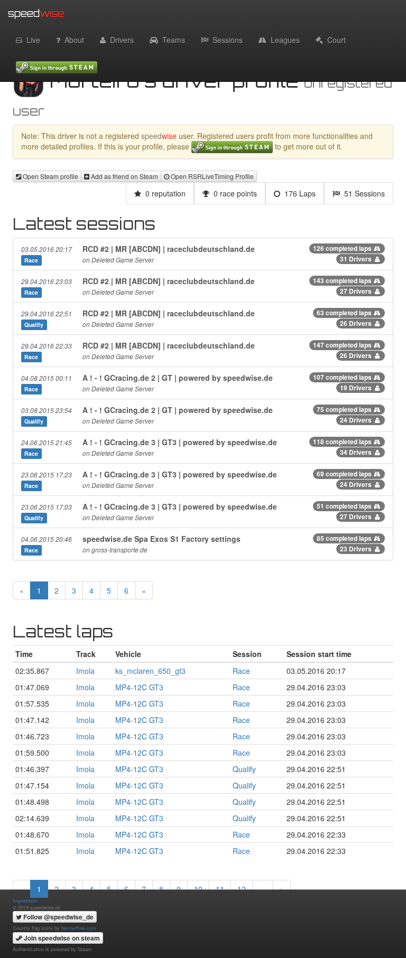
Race (241, 670)
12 (241, 889)
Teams (171, 39)
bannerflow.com (78, 928)
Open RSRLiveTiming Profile (211, 176)
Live (31, 39)
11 (220, 889)
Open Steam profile (49, 176)
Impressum (25, 900)
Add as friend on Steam (123, 176)
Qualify (244, 769)
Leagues (283, 39)
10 (198, 889)
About (72, 39)
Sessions (225, 39)
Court (334, 39)
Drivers (120, 39)
